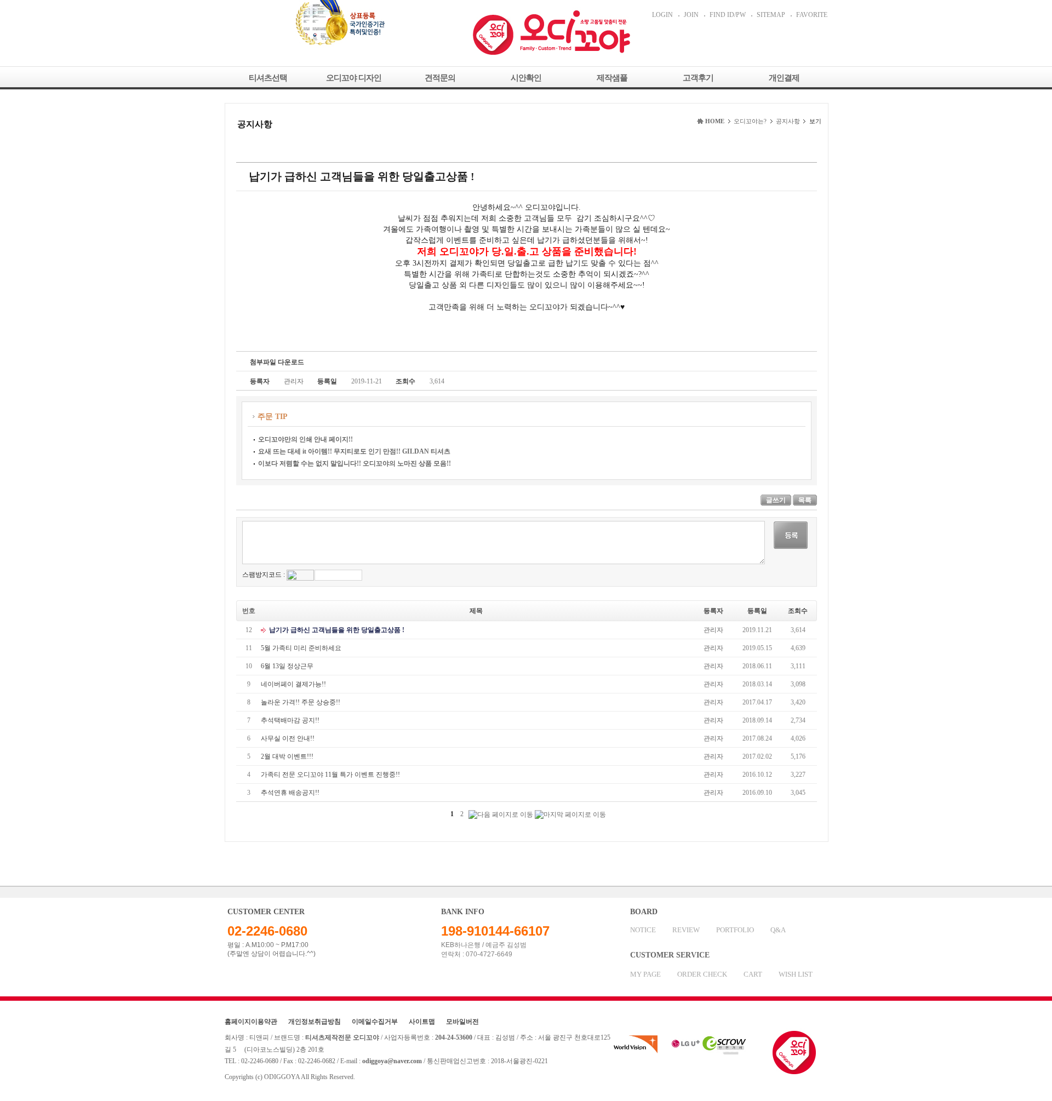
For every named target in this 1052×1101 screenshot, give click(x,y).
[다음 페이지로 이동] (500, 814)
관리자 (713, 630)
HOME (714, 121)
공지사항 (788, 121)
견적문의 (440, 77)
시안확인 (526, 77)
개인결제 (784, 77)
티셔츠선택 (268, 77)
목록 (804, 500)
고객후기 (698, 77)
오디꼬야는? (750, 121)
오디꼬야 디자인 (353, 77)
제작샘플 (612, 77)
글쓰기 (776, 500)
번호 (248, 611)
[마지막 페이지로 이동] (570, 814)
